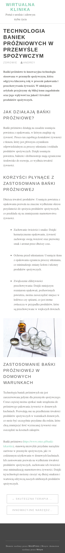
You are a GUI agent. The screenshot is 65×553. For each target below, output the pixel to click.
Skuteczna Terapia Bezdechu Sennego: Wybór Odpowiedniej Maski (37, 498)
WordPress (34, 546)
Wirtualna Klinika (20, 7)
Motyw (40, 549)
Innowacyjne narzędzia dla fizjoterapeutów (35, 510)
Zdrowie (10, 62)
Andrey (29, 62)
